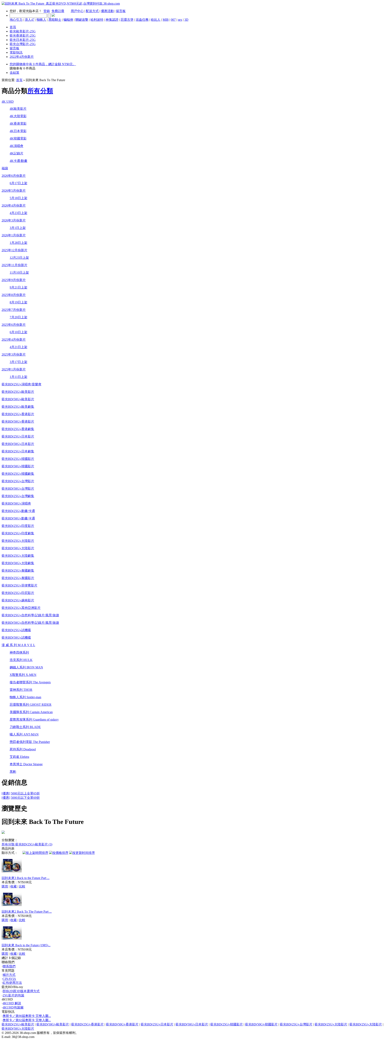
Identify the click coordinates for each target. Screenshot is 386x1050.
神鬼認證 (112, 19)
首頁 (13, 27)
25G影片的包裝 (13, 995)
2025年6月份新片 (14, 324)
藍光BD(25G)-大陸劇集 (18, 555)
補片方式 (9, 975)
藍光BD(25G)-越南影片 (18, 600)
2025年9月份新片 (14, 280)
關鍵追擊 (81, 19)
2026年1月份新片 (14, 235)
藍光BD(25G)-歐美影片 (18, 391)
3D (186, 19)
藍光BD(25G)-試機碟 (16, 630)
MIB (166, 19)
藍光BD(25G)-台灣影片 (18, 481)
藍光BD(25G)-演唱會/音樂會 (21, 384)
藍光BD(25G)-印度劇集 (18, 533)
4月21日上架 (18, 347)
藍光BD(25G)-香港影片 (18, 414)
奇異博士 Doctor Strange (26, 764)
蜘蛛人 (41, 19)
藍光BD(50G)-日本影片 (18, 444)
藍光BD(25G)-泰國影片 (18, 578)
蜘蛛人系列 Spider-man (25, 697)
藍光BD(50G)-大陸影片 (18, 548)
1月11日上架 (18, 377)
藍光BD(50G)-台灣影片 (18, 488)
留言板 (121, 11)
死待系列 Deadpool (23, 749)
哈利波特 (96, 19)
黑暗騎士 (54, 19)
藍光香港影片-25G (23, 35)
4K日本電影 (18, 131)
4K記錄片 (16, 153)
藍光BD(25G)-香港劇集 (18, 429)
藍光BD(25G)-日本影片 (18, 436)
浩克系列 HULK (21, 660)
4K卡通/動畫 (18, 160)
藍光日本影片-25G (23, 39)
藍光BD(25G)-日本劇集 (18, 451)
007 (173, 19)
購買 (5, 886)
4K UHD (8, 101)
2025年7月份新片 (14, 309)
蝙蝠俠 (68, 19)
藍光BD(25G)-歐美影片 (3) (33, 844)
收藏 (13, 886)
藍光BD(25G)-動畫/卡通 (18, 511)
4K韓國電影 (18, 138)
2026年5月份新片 (14, 190)
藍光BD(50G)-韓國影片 (18, 466)
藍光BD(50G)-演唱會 (16, 503)
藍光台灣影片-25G (23, 44)
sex (180, 19)
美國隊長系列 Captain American (31, 712)
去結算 (14, 72)
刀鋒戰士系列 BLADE (25, 727)
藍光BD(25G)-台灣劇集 (18, 496)
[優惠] (6, 793)
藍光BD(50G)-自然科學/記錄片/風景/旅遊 (30, 622)
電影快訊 (16, 52)
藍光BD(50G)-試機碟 (16, 637)
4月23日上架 (18, 213)
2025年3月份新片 (14, 354)
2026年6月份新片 (14, 175)
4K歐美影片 (18, 108)
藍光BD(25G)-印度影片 (18, 526)
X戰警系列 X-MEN (23, 675)
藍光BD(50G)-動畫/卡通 (18, 518)
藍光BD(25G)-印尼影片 (18, 593)
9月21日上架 (18, 287)
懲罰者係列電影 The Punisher (30, 742)
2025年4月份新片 (14, 339)
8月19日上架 (18, 302)
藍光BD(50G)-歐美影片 (18, 399)
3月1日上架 (18, 228)
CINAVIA (9, 979)
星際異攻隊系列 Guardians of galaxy (34, 719)
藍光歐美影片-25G (23, 31)
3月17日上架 (18, 362)
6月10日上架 (18, 332)
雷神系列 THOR (21, 689)
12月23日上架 (19, 257)
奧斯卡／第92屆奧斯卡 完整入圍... (27, 1020)
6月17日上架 (18, 183)
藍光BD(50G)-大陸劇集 (18, 563)
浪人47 (29, 19)
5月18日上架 (18, 198)
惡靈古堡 (127, 19)
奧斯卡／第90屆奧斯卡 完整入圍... (27, 1016)
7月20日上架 (18, 317)
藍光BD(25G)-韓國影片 (18, 458)
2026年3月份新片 (14, 220)
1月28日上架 (18, 242)
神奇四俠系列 (19, 652)
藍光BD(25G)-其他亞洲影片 (21, 607)
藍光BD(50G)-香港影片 (18, 421)
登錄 (46, 11)
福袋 (5, 168)
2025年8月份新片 (14, 295)
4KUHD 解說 (12, 1003)
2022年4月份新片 (22, 56)
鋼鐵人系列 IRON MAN (26, 667)
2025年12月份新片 (14, 250)
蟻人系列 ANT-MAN (24, 734)
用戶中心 (77, 11)
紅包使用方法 (12, 982)
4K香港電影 (18, 123)
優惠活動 (107, 11)
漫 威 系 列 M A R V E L (18, 645)
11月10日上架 (19, 272)
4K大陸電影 (18, 116)
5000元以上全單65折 (25, 793)
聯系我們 (9, 966)
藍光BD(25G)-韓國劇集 (18, 473)
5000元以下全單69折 (25, 797)
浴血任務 (142, 19)
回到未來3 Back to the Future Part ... (25, 878)
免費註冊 (57, 11)
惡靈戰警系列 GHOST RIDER (30, 704)
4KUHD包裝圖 (13, 1007)
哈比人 (155, 19)
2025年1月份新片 (14, 369)
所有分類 (40, 90)
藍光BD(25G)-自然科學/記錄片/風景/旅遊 (30, 615)
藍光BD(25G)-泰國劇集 (18, 570)
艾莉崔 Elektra (19, 756)
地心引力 (16, 19)
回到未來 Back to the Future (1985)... (26, 945)
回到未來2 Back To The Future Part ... (27, 911)
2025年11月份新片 (14, 265)
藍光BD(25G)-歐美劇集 (18, 406)
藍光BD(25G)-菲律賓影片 (19, 585)
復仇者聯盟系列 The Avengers (30, 682)
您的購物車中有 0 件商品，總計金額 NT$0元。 (43, 64)
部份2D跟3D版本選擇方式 (21, 991)
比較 (22, 886)
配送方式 (92, 11)
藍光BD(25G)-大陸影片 (18, 540)
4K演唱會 (16, 146)
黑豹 (13, 771)
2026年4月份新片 (14, 205)
